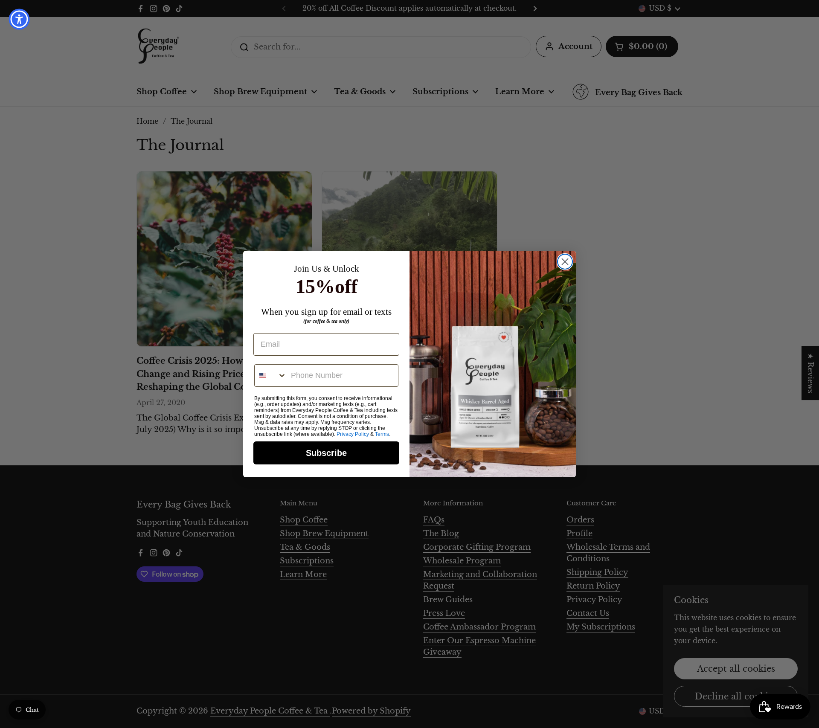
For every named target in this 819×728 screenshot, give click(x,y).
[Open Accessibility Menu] (19, 19)
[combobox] (271, 375)
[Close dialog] (565, 261)
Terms (382, 434)
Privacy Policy (353, 434)
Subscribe (326, 453)
